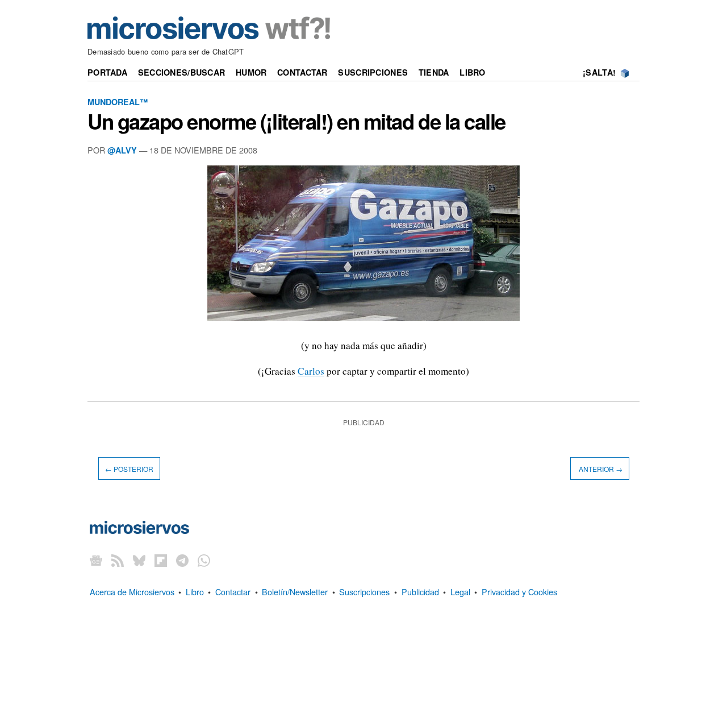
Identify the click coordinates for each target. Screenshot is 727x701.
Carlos (311, 371)
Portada (107, 72)
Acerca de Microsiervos (132, 592)
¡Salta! (599, 72)
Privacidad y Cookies (519, 592)
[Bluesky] (139, 560)
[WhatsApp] (204, 560)
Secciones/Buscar (181, 72)
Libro (472, 72)
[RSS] (117, 560)
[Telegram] (182, 560)
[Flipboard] (160, 560)
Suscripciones (373, 72)
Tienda (434, 72)
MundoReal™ (117, 101)
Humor (251, 72)
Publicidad (420, 592)
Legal (460, 592)
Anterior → (599, 469)
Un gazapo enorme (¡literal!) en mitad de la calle (296, 121)
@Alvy (122, 150)
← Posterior (129, 469)
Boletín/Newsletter (295, 592)
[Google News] (96, 560)
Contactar (302, 72)
